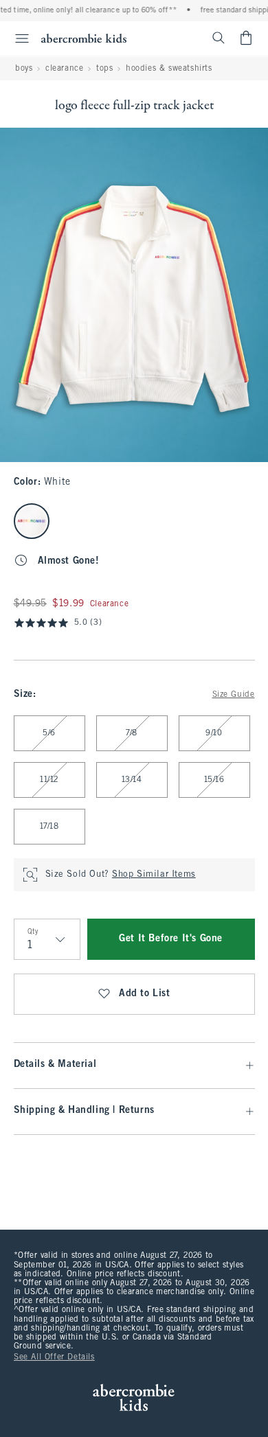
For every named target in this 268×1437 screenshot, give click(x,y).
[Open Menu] (16, 38)
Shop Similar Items (154, 875)
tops (104, 69)
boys (23, 69)
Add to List (144, 993)
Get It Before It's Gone (171, 938)
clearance (64, 69)
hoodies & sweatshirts (169, 69)
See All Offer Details (54, 1357)
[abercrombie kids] (83, 38)
